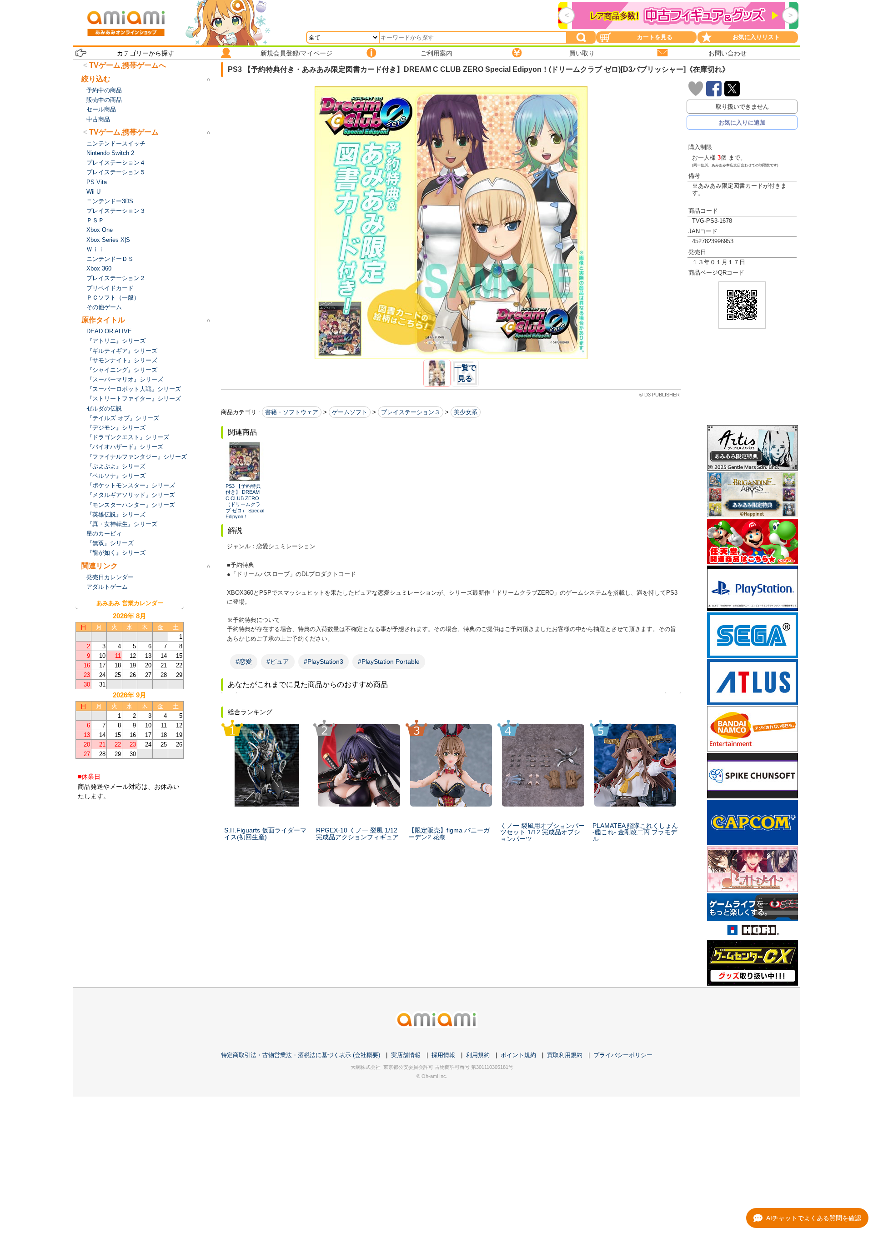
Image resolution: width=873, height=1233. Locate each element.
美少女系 (465, 412)
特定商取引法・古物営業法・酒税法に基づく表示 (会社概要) (300, 1055)
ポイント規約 (518, 1055)
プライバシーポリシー (622, 1055)
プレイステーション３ (410, 412)
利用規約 (478, 1055)
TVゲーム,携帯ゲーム (124, 132)
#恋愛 (244, 661)
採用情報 (443, 1055)
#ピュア (277, 661)
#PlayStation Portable (389, 661)
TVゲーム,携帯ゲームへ (127, 65)
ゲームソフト (349, 412)
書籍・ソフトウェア (291, 412)
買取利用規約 (564, 1055)
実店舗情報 (406, 1055)
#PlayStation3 (323, 661)
